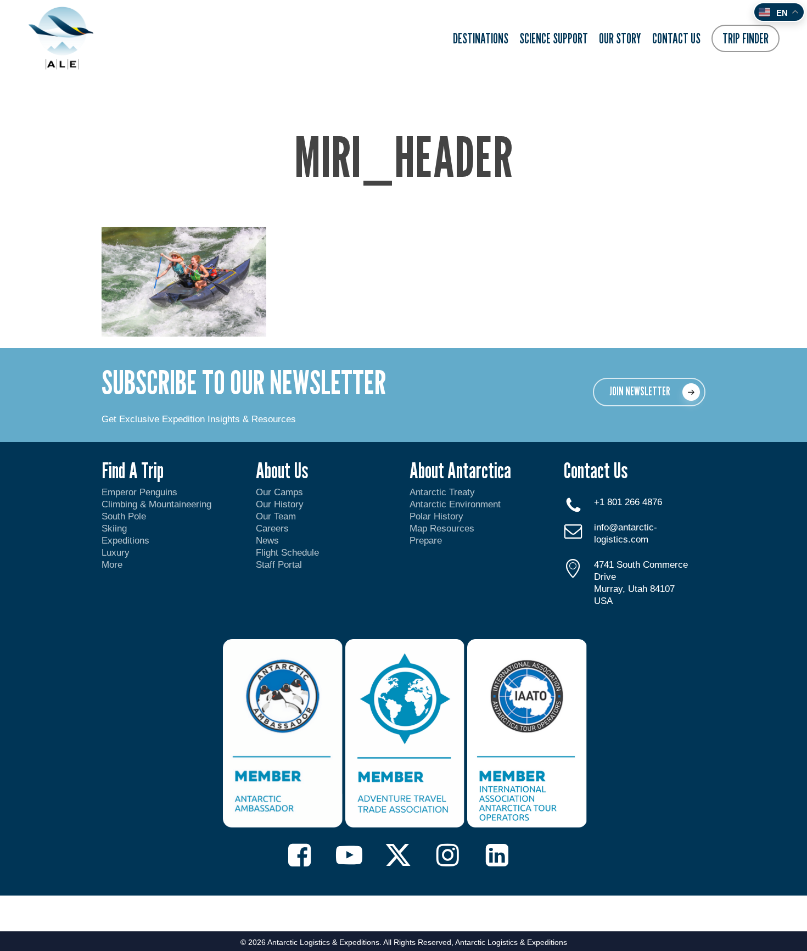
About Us (282, 470)
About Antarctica (460, 470)
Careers (272, 528)
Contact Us (595, 470)
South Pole (124, 516)
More (112, 565)
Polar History (436, 516)
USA (603, 601)
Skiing (114, 528)
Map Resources (442, 528)
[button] (649, 392)
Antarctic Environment (455, 504)
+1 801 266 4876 (628, 502)
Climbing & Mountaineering (156, 504)
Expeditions (127, 540)
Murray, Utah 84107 (634, 589)
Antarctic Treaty (442, 492)
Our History (280, 504)
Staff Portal (279, 565)
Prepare (426, 540)
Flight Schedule (287, 552)
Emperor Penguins (139, 492)
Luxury (116, 552)
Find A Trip (133, 470)
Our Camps (279, 492)
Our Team (276, 516)
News (267, 540)
